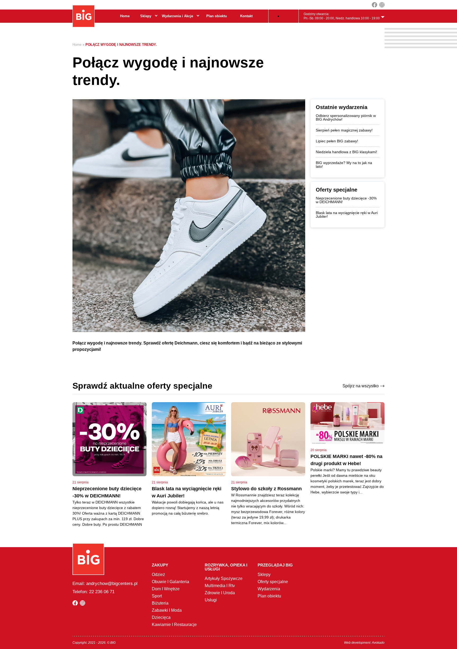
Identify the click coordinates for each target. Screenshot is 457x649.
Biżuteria (160, 603)
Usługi (211, 600)
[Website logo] (83, 16)
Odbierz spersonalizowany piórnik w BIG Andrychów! (346, 117)
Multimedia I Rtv (220, 585)
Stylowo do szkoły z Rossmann (266, 488)
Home (125, 16)
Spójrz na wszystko (360, 386)
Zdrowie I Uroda (220, 593)
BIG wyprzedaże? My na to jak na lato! (344, 165)
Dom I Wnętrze (166, 589)
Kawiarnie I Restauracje (174, 624)
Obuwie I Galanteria (170, 581)
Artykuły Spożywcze (224, 578)
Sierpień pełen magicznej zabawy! (344, 130)
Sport (157, 596)
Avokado (378, 643)
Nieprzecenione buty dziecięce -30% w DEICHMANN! (346, 200)
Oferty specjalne (273, 581)
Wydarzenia (269, 589)
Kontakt (246, 16)
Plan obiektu (216, 16)
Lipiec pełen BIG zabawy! (337, 141)
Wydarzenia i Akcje (177, 16)
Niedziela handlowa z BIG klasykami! (346, 152)
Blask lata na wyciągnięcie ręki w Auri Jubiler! (347, 215)
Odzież (158, 574)
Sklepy (145, 16)
